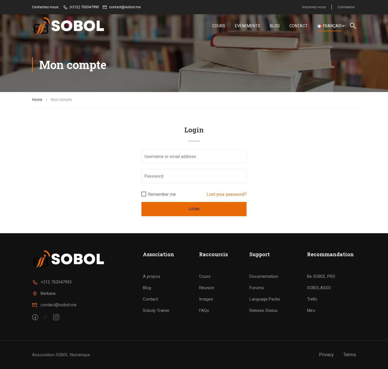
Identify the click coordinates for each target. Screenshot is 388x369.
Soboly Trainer (156, 310)
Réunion (206, 287)
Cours (218, 26)
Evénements (247, 26)
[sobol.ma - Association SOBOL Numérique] (69, 26)
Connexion (346, 7)
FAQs (204, 310)
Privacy (326, 354)
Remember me (161, 194)
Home (37, 99)
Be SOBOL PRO (321, 276)
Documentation (263, 276)
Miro (311, 310)
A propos (151, 276)
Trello (312, 299)
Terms (349, 354)
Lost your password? (227, 194)
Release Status (263, 310)
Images (206, 299)
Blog (275, 26)
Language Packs (264, 299)
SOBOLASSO (319, 287)
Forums (256, 287)
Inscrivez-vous (314, 7)
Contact (298, 26)
